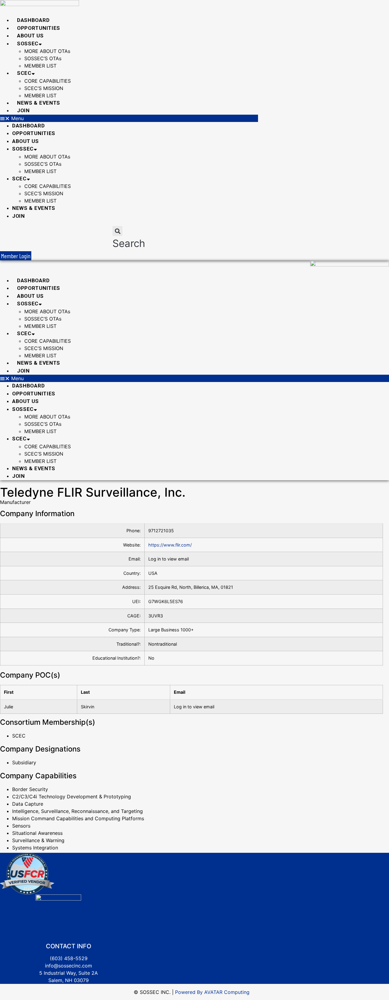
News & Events (38, 103)
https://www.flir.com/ (170, 544)
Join (23, 110)
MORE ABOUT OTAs (47, 51)
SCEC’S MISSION (43, 88)
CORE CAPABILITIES (47, 81)
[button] (129, 118)
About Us (30, 36)
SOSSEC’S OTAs (42, 58)
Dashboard (33, 20)
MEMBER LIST (40, 66)
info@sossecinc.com (68, 966)
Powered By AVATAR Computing (212, 992)
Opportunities (38, 28)
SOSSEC (28, 43)
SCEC (24, 73)
